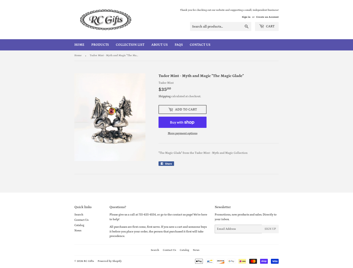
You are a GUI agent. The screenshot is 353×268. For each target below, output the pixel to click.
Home (79, 45)
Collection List (130, 45)
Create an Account (267, 17)
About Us (159, 45)
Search (78, 214)
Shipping (165, 96)
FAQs (179, 45)
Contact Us (200, 45)
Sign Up (270, 229)
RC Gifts (89, 261)
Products (100, 45)
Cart (270, 26)
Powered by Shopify (110, 261)
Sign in (246, 17)
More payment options (182, 133)
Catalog (79, 225)
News (77, 230)
